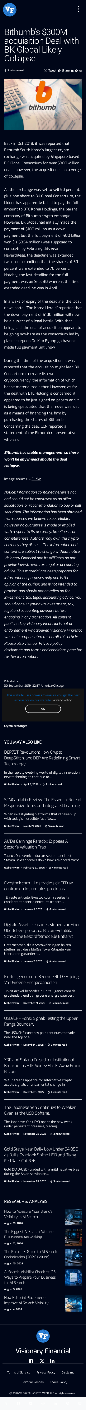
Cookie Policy (58, 1382)
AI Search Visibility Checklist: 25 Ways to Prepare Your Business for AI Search (30, 1277)
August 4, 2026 (13, 1309)
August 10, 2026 (13, 1263)
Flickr (36, 479)
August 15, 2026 (13, 1223)
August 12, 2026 (13, 1243)
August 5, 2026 (13, 1289)
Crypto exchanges (15, 726)
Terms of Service (18, 1373)
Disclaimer (69, 1373)
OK (43, 708)
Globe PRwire (11, 784)
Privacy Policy (62, 700)
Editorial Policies (33, 1382)
